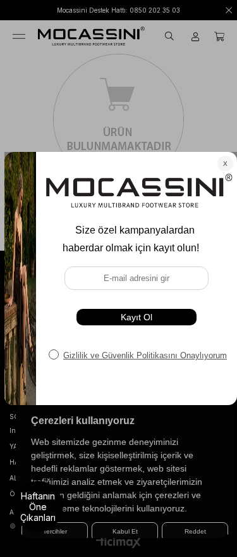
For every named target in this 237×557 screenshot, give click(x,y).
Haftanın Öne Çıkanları (38, 507)
